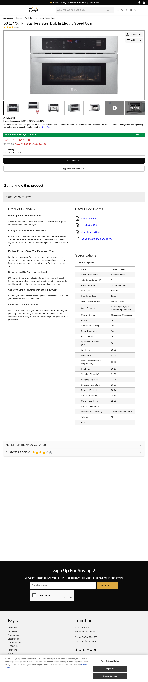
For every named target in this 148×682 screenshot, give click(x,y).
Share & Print (136, 34)
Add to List (136, 40)
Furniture (12, 627)
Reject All (110, 669)
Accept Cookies (110, 676)
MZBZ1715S (16, 153)
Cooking (19, 18)
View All (134, 108)
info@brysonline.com (91, 641)
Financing (12, 649)
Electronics (13, 638)
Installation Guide (90, 225)
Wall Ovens (30, 18)
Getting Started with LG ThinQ (96, 239)
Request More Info (75, 169)
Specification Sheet (91, 232)
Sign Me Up (107, 585)
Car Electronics (15, 642)
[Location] (127, 10)
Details (137, 134)
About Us (12, 653)
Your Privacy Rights (110, 661)
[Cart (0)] (135, 10)
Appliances (8, 18)
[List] (122, 10)
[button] (13, 10)
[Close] (143, 668)
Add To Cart (74, 161)
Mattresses (13, 631)
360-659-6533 (89, 637)
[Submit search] (107, 10)
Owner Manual (88, 218)
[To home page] (33, 10)
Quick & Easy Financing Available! (76, 2)
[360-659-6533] (131, 10)
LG (16, 150)
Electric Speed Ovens (47, 18)
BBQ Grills (13, 646)
